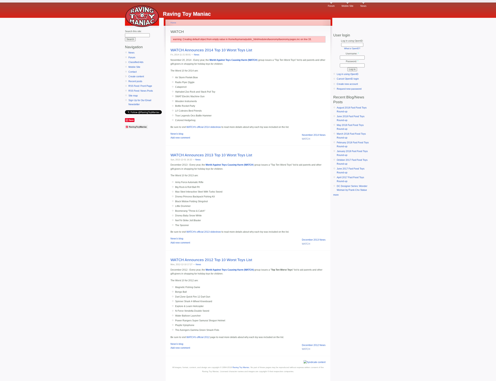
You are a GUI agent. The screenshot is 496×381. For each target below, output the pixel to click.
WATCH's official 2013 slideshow (203, 231)
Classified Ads (135, 62)
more (336, 195)
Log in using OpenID (347, 74)
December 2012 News (314, 345)
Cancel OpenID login (348, 78)
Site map (133, 95)
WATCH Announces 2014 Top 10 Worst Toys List (211, 50)
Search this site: (133, 31)
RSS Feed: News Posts (140, 90)
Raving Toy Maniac (240, 367)
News (363, 6)
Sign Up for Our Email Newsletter (139, 102)
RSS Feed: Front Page (140, 86)
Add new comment (180, 137)
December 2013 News (314, 239)
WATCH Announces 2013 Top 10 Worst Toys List (211, 155)
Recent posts (135, 81)
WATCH (306, 139)
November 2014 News (314, 135)
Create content (136, 76)
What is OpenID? (352, 48)
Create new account (347, 84)
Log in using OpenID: (352, 41)
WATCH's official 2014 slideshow (203, 127)
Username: (352, 53)
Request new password (349, 89)
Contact (132, 72)
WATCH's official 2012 (198, 337)
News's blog (176, 133)
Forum (331, 6)
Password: (352, 61)
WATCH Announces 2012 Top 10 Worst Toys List (211, 260)
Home (173, 23)
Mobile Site (347, 6)
